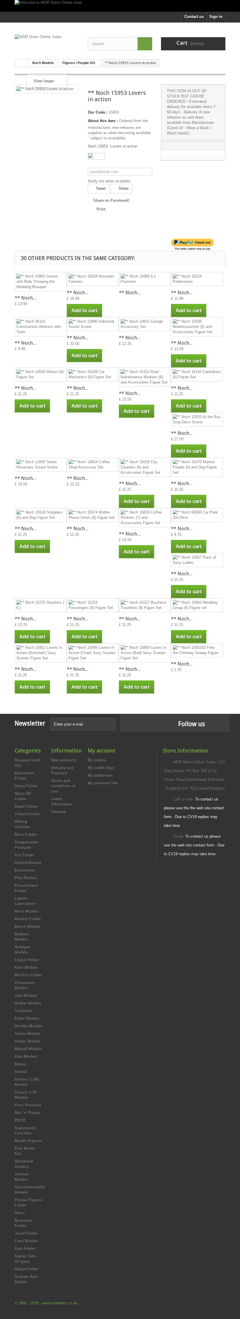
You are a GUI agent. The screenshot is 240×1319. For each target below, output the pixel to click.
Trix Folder (24, 855)
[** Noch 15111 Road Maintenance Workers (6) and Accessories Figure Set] (145, 377)
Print (101, 209)
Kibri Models (26, 967)
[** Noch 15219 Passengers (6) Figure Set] (93, 605)
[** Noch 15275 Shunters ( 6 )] (41, 605)
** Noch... (25, 298)
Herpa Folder (26, 786)
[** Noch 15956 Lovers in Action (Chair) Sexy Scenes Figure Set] (93, 653)
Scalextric (23, 1011)
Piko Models (26, 878)
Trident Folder (27, 814)
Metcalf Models (28, 1049)
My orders (97, 760)
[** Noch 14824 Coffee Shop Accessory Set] (93, 465)
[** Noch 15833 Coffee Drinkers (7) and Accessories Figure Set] (145, 517)
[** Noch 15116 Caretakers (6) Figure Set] (197, 374)
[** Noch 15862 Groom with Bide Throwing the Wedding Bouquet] (41, 281)
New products (63, 760)
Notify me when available (109, 181)
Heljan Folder (27, 1269)
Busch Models (27, 926)
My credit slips (101, 768)
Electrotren (25, 870)
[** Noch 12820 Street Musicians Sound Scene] (41, 465)
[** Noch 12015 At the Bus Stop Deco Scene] (197, 420)
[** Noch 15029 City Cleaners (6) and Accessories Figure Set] (145, 467)
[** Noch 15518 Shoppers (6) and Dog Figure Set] (41, 515)
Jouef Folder (26, 1233)
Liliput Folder (27, 960)
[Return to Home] (20, 63)
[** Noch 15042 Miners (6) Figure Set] (41, 374)
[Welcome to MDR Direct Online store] (120, 6)
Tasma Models (28, 1033)
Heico (20, 1213)
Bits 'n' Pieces (27, 1113)
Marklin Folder (28, 919)
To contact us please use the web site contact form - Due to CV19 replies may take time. (194, 845)
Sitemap (58, 812)
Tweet (100, 188)
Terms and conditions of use (63, 786)
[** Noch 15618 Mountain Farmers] (93, 279)
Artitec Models (28, 1041)
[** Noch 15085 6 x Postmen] (145, 279)
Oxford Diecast (28, 862)
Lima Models (26, 1241)
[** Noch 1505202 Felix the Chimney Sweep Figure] (197, 650)
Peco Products (28, 1105)
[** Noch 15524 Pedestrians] (197, 279)
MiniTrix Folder (28, 975)
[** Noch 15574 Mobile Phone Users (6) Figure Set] (93, 515)
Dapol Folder (26, 806)
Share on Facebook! (111, 200)
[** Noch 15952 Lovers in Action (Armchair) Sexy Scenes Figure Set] (41, 653)
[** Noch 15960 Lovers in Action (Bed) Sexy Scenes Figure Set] (145, 653)
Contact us (194, 16)
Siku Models (26, 995)
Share (122, 188)
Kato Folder (25, 1248)
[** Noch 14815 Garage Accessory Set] (145, 324)
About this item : (103, 121)
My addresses (100, 775)
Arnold (21, 1072)
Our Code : (97, 112)
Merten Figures (28, 1141)
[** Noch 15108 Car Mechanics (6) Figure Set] (93, 374)
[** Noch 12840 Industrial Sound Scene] (93, 324)
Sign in (215, 16)
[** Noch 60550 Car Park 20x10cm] (197, 515)
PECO (20, 1120)
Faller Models (27, 1018)
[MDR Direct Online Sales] (47, 42)
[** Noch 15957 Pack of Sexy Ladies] (197, 560)
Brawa (20, 1064)
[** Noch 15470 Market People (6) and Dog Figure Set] (197, 467)
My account (101, 750)
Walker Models (28, 1003)
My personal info (103, 783)
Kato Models (26, 1056)
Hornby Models (28, 1026)
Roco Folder (26, 834)
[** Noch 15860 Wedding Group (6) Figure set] (197, 605)
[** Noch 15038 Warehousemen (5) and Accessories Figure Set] (197, 326)
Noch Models (26, 911)
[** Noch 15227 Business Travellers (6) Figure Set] (145, 605)
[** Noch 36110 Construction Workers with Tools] (41, 326)
